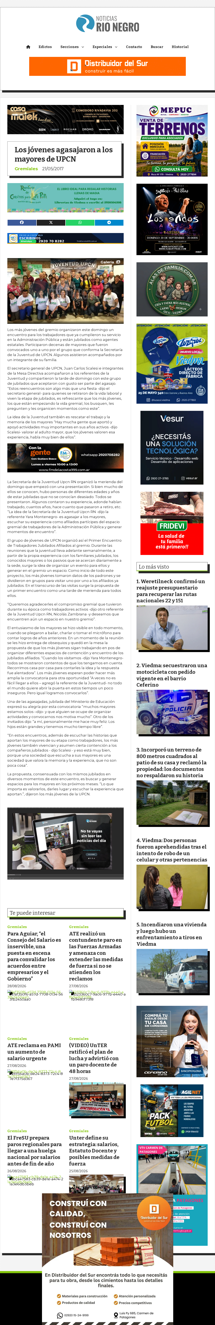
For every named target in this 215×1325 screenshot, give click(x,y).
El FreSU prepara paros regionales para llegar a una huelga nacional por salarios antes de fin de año (34, 1151)
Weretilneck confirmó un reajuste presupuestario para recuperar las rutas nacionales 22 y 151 (170, 591)
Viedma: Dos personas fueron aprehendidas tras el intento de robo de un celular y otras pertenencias (171, 850)
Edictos (45, 47)
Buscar (157, 47)
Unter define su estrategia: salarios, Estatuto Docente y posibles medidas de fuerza (94, 1151)
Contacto (134, 47)
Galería (107, 262)
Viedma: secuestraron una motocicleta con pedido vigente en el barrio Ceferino (171, 675)
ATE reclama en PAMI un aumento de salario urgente (34, 1051)
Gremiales (26, 168)
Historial (180, 47)
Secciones (69, 47)
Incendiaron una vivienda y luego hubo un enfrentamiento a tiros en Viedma (171, 934)
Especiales (102, 47)
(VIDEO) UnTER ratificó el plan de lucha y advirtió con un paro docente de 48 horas (94, 1058)
